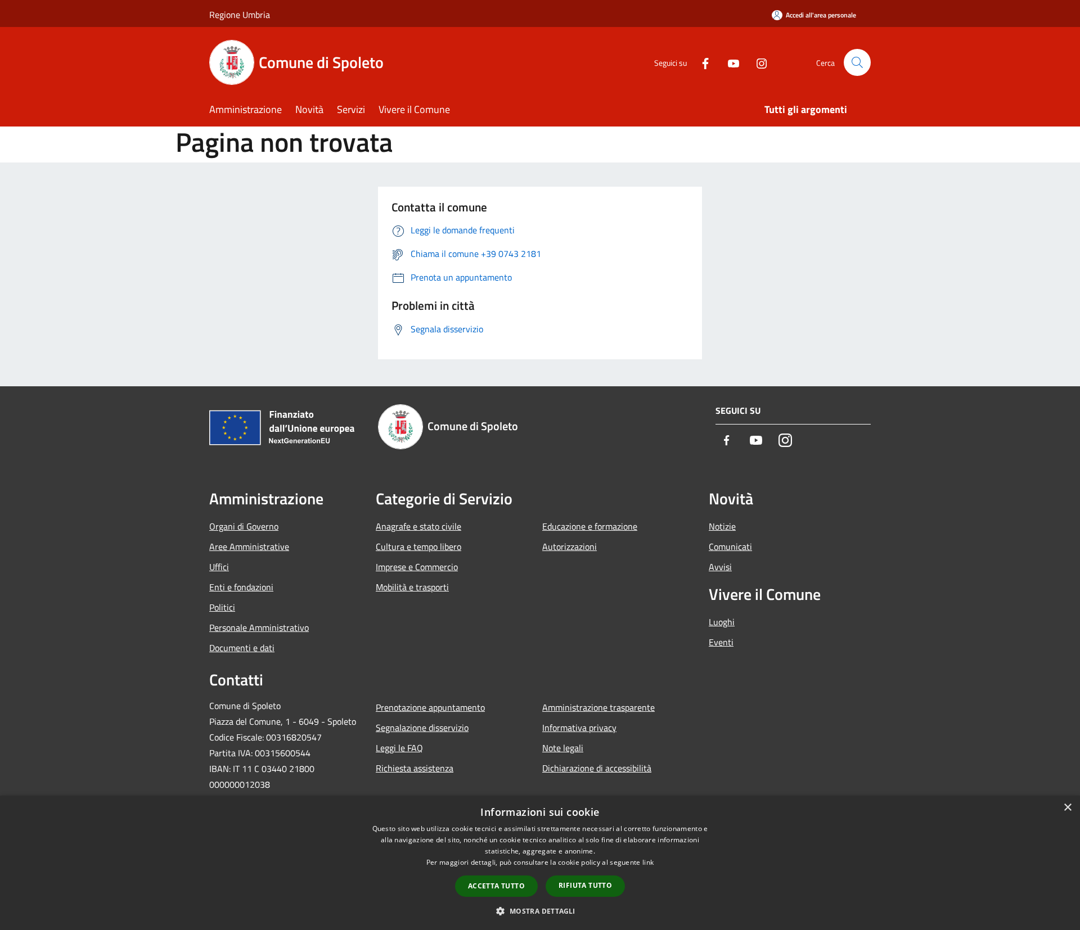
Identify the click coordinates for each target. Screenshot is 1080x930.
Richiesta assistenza (414, 768)
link (648, 862)
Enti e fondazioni (241, 587)
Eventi (721, 642)
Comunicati (730, 546)
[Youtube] (729, 62)
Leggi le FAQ (399, 748)
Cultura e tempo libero (418, 546)
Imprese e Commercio (417, 567)
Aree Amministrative (249, 546)
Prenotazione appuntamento (430, 707)
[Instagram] (757, 62)
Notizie (722, 526)
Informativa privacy (579, 727)
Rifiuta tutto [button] (585, 885)
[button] (540, 911)
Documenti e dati (241, 647)
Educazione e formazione (589, 526)
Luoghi (722, 622)
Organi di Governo (243, 526)
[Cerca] (857, 62)
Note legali (562, 748)
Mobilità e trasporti (412, 587)
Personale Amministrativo (259, 627)
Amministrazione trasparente (598, 707)
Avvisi (720, 567)
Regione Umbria (239, 14)
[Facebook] (701, 62)
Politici (222, 607)
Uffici (219, 567)
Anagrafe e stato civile (418, 526)
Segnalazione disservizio (422, 727)
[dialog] (540, 863)
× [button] (1067, 807)
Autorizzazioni (569, 546)
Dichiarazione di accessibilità (596, 768)
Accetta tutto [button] (496, 886)
